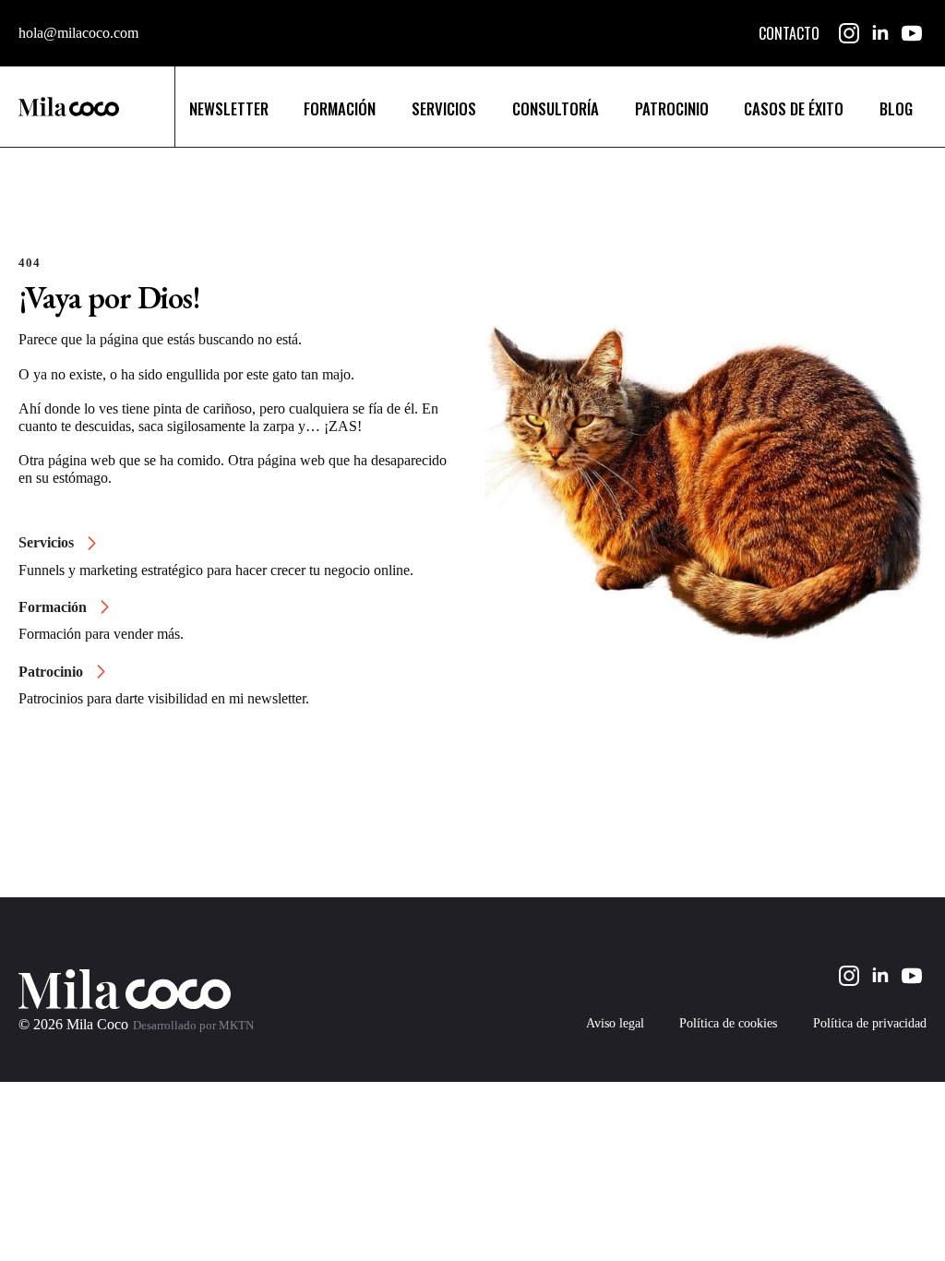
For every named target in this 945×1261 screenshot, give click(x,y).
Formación (340, 108)
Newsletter (229, 108)
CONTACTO (789, 33)
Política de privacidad (870, 1023)
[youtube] (912, 33)
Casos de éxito (793, 108)
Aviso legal (615, 1023)
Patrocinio (672, 108)
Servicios (444, 108)
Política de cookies (728, 1023)
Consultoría (555, 108)
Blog (896, 108)
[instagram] (849, 33)
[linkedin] (880, 33)
